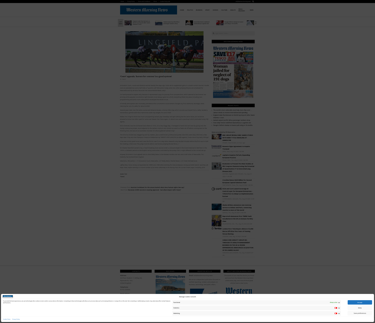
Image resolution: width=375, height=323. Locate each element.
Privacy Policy (16, 319)
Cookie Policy (6, 319)
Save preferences (360, 313)
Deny (360, 308)
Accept (359, 302)
